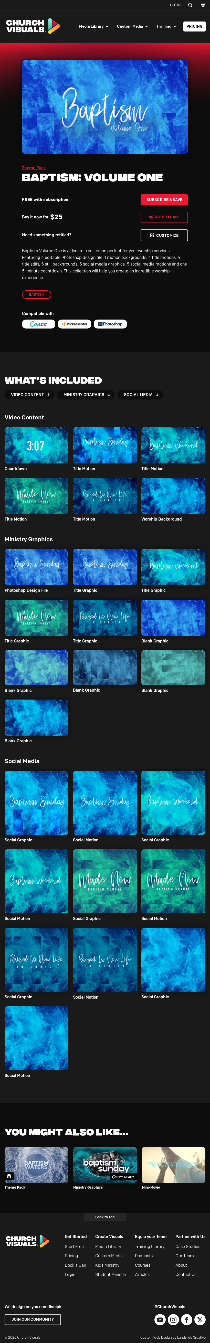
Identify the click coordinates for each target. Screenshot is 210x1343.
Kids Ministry (107, 1265)
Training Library (149, 1246)
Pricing (194, 26)
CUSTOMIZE (167, 235)
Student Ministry (110, 1274)
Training (163, 26)
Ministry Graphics (84, 394)
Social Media (138, 394)
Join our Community (33, 1319)
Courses (142, 1265)
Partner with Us (190, 1236)
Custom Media (130, 26)
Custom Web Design (156, 1337)
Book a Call (75, 1265)
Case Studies (187, 1246)
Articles (142, 1274)
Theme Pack (34, 167)
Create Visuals (109, 1236)
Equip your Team (151, 1236)
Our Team (184, 1255)
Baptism (36, 294)
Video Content (27, 394)
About (181, 1265)
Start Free (74, 1246)
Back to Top (105, 1217)
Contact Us (185, 1274)
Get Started (76, 1236)
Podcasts (144, 1255)
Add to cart (167, 217)
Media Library (91, 26)
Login (70, 1274)
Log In (175, 5)
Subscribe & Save (164, 199)
